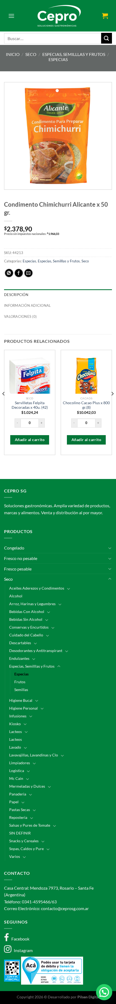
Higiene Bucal (20, 700)
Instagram (22, 950)
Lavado (15, 747)
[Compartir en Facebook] (18, 273)
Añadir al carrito (30, 440)
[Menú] (11, 15)
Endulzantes (19, 658)
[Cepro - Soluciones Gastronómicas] (58, 15)
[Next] (112, 404)
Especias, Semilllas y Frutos (73, 54)
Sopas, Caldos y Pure (26, 848)
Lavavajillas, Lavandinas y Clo (33, 755)
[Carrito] (105, 15)
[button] (104, 992)
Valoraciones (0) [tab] (20, 316)
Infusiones (17, 716)
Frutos (19, 681)
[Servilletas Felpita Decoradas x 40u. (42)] (30, 379)
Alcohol (15, 596)
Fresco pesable (18, 568)
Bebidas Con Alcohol (26, 611)
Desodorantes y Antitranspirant (35, 650)
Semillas (21, 689)
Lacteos (15, 731)
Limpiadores (19, 762)
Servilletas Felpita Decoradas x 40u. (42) (30, 405)
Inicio (13, 54)
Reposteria (18, 817)
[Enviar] (106, 38)
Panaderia (17, 794)
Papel (14, 801)
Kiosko (15, 723)
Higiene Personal (23, 708)
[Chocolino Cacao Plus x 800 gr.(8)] (86, 379)
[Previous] (3, 404)
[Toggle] (110, 548)
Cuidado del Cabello (26, 635)
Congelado (14, 547)
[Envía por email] (28, 273)
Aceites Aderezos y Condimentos (36, 588)
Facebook (19, 938)
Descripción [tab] (16, 295)
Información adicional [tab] (27, 305)
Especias (58, 59)
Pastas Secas (19, 809)
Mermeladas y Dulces (27, 786)
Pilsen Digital (88, 997)
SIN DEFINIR (20, 833)
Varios (14, 856)
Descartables (20, 642)
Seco (30, 54)
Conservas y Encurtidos (29, 627)
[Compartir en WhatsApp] (9, 273)
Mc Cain (16, 778)
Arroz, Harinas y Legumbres (32, 603)
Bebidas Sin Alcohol (25, 619)
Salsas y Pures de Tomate (29, 825)
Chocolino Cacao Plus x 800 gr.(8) (86, 405)
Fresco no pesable (20, 558)
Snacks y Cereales (24, 841)
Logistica (16, 770)
